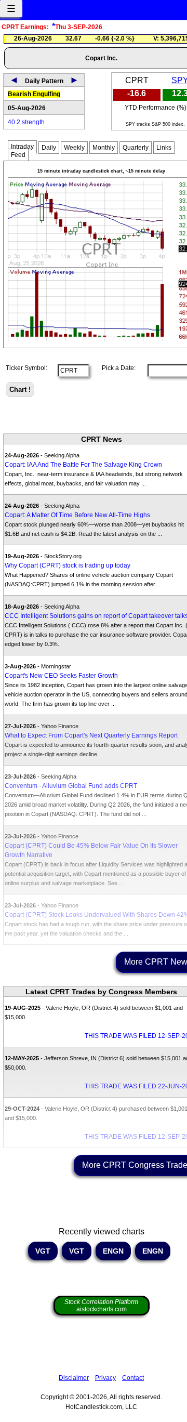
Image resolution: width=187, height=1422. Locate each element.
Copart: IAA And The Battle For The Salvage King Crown (83, 464)
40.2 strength (26, 122)
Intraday (22, 146)
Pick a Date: (116, 368)
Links (163, 147)
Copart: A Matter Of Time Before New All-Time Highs (77, 515)
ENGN (113, 1251)
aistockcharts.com (101, 1305)
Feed (18, 155)
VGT (42, 1251)
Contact (133, 1377)
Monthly (103, 147)
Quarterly (136, 147)
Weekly (74, 147)
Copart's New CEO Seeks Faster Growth (61, 675)
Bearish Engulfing (34, 94)
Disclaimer (74, 1377)
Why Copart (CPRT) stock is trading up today (67, 565)
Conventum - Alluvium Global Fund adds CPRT (71, 785)
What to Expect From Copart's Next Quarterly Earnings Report (91, 735)
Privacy (105, 1377)
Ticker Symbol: (26, 368)
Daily (49, 147)
